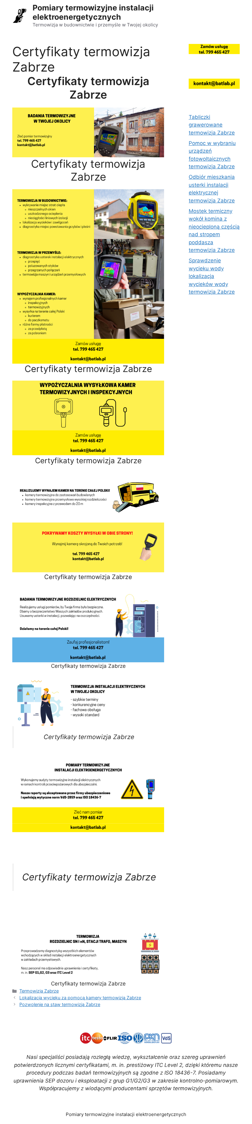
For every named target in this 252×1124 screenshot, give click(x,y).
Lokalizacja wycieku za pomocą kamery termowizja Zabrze (80, 997)
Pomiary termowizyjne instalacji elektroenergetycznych (93, 12)
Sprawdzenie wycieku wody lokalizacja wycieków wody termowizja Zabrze (212, 276)
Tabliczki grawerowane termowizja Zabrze (212, 125)
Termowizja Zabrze (39, 990)
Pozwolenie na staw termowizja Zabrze (59, 1004)
